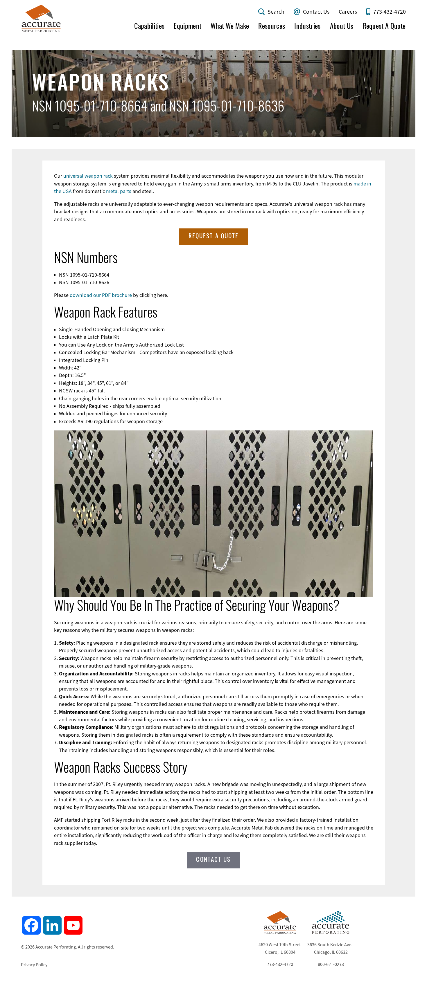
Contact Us (316, 11)
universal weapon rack (88, 176)
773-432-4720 (389, 11)
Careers (348, 11)
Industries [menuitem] (307, 26)
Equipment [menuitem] (187, 26)
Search (276, 11)
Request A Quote (214, 236)
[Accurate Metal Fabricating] (280, 932)
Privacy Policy (34, 965)
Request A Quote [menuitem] (384, 26)
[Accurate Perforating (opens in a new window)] (331, 932)
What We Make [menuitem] (230, 26)
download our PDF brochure (101, 295)
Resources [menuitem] (271, 26)
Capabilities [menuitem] (149, 26)
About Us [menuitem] (342, 26)
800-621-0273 (331, 964)
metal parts (118, 191)
